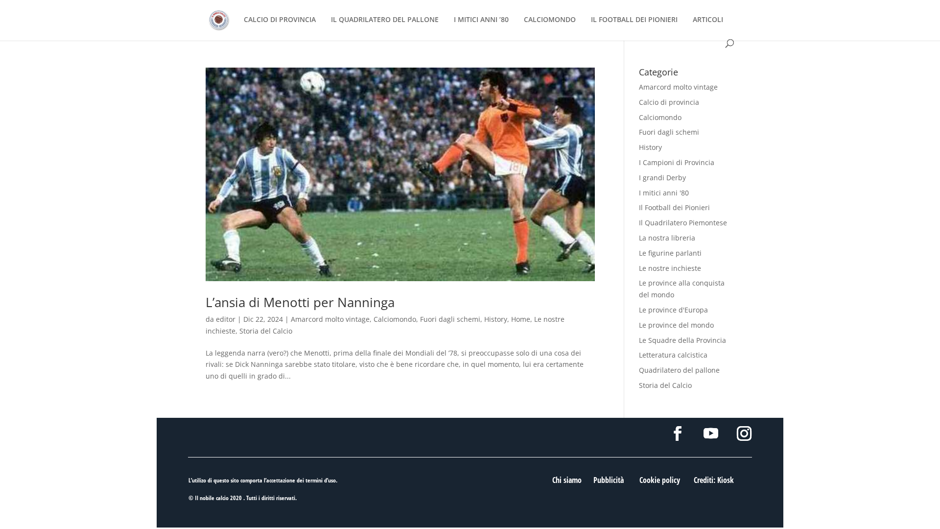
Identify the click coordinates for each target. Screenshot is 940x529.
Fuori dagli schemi (450, 319)
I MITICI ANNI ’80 (481, 20)
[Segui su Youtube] (711, 433)
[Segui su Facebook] (677, 433)
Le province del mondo (676, 325)
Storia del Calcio (265, 331)
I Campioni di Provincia (676, 162)
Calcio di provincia (669, 102)
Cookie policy (659, 480)
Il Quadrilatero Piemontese (683, 222)
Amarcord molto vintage (330, 319)
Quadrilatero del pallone (679, 370)
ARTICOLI (708, 20)
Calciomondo (395, 319)
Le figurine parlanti (670, 253)
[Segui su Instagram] (744, 433)
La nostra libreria (667, 237)
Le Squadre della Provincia (682, 340)
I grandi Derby (662, 177)
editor (225, 319)
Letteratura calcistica (673, 355)
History (495, 319)
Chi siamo (567, 480)
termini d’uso (321, 480)
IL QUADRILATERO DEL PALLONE (385, 20)
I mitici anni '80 (664, 192)
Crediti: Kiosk (714, 480)
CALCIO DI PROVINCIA (280, 20)
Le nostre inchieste (670, 268)
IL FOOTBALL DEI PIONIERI (634, 20)
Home (520, 319)
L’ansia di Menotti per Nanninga (300, 302)
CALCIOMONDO (550, 20)
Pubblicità (608, 480)
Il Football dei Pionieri (674, 207)
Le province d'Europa (673, 309)
